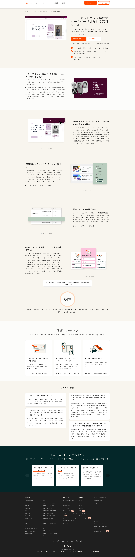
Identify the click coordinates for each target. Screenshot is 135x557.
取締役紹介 (81, 508)
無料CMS (27, 523)
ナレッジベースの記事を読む (39, 373)
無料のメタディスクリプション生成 (50, 534)
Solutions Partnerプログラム (100, 523)
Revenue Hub (28, 521)
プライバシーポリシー (51, 551)
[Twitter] (67, 542)
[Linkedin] (72, 542)
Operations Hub (28, 518)
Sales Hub (27, 510)
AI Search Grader (67, 503)
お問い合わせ (81, 521)
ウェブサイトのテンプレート (69, 523)
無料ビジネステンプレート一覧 (69, 518)
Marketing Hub (28, 508)
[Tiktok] (81, 542)
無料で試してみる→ (91, 3)
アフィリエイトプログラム (101, 531)
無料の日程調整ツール (30, 533)
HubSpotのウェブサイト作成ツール (35, 88)
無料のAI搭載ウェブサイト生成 (49, 510)
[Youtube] (63, 542)
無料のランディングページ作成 (49, 523)
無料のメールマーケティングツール (50, 527)
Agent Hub (45, 500)
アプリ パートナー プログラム (100, 526)
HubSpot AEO (28, 503)
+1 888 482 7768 (68, 284)
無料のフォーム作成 (47, 530)
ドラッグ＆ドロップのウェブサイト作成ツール (42, 469)
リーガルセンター (39, 551)
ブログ (80, 515)
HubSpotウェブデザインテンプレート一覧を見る (39, 186)
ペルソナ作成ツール (67, 508)
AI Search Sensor (66, 505)
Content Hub (28, 12)
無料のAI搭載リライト (47, 508)
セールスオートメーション (31, 528)
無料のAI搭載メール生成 (48, 513)
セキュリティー (64, 551)
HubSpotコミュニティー (99, 503)
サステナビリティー (84, 518)
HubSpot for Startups (98, 528)
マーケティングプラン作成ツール (70, 514)
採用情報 (80, 503)
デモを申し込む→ (104, 3)
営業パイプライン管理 (30, 531)
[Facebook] (54, 542)
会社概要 (80, 500)
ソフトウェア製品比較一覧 (68, 520)
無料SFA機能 (28, 526)
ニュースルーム (82, 513)
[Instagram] (58, 542)
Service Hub (27, 513)
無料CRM (27, 505)
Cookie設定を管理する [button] (95, 551)
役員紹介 (80, 505)
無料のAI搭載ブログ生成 (48, 518)
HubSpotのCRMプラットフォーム (39, 96)
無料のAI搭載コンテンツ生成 (49, 515)
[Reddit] (77, 542)
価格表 (56, 3)
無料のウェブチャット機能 (48, 505)
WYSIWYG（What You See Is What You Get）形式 (92, 134)
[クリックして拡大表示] (89, 88)
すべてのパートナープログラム (100, 521)
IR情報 (82, 510)
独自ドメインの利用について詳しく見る (84, 226)
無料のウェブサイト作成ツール (49, 521)
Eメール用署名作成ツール (68, 500)
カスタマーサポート (98, 500)
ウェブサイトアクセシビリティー (78, 551)
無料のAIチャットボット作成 (49, 503)
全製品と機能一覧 (29, 500)
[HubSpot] (26, 3)
